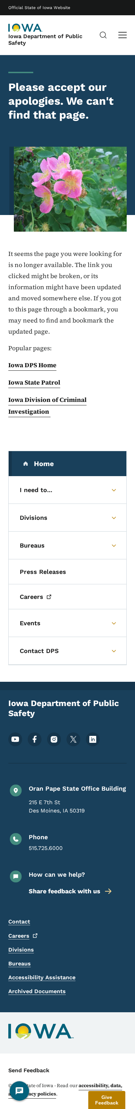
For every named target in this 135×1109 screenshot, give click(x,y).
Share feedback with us (64, 891)
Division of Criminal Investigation (47, 405)
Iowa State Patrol (34, 382)
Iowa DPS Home (32, 365)
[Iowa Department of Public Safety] (25, 28)
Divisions (21, 949)
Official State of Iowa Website (39, 7)
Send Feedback (29, 1070)
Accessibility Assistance (41, 977)
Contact (19, 921)
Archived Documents (37, 991)
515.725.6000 (46, 848)
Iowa (16, 399)
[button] (106, 1100)
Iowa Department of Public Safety (45, 39)
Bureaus (19, 963)
